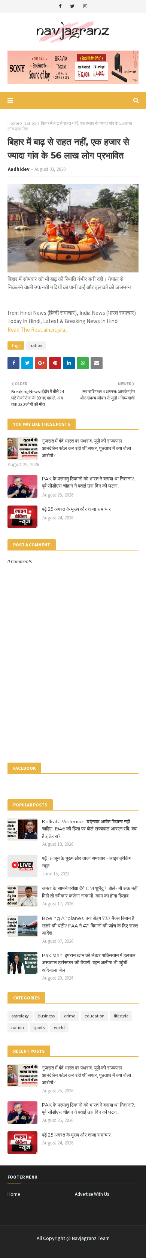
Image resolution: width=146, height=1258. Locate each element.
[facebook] (60, 6)
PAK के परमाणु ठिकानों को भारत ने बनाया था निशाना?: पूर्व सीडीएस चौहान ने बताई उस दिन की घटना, (88, 482)
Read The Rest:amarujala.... (38, 329)
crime (69, 1016)
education (94, 1016)
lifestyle (121, 1016)
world (59, 1027)
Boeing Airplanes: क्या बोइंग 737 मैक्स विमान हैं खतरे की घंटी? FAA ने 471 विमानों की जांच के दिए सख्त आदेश (90, 925)
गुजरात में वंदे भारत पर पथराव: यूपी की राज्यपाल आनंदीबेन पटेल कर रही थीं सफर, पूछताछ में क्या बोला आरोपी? (86, 448)
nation (30, 123)
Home (13, 123)
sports (39, 1027)
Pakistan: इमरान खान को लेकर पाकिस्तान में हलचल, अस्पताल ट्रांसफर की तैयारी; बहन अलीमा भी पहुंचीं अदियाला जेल (89, 962)
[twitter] (72, 6)
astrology (20, 1016)
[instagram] (85, 6)
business (46, 1016)
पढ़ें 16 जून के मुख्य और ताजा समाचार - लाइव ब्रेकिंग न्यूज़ (86, 862)
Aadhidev (19, 169)
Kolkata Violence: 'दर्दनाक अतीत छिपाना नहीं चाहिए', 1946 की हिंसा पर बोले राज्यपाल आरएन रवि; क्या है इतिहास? (89, 828)
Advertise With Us (92, 1194)
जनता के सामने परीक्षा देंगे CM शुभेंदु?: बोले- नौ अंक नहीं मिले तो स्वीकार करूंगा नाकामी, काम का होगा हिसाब (89, 892)
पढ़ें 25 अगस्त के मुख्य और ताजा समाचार (76, 509)
